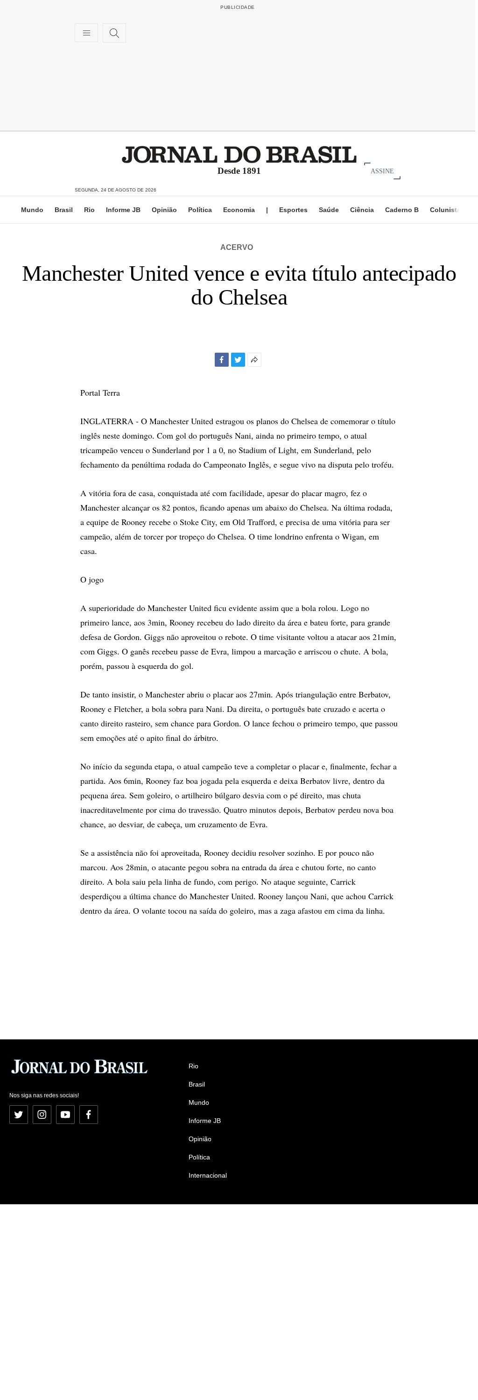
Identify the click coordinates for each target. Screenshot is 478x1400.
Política (200, 209)
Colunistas (447, 209)
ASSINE (382, 170)
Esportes (293, 209)
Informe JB (123, 209)
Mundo (32, 209)
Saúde (329, 209)
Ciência (362, 209)
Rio (89, 209)
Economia (239, 209)
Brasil (64, 209)
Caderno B (402, 209)
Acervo (236, 247)
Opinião (164, 209)
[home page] (239, 154)
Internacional (208, 1175)
